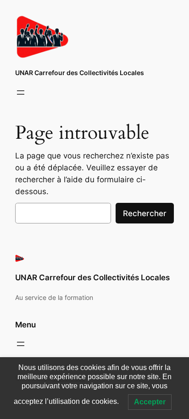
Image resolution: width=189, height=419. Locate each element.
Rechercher (145, 213)
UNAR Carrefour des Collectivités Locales (79, 72)
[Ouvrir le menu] (20, 92)
